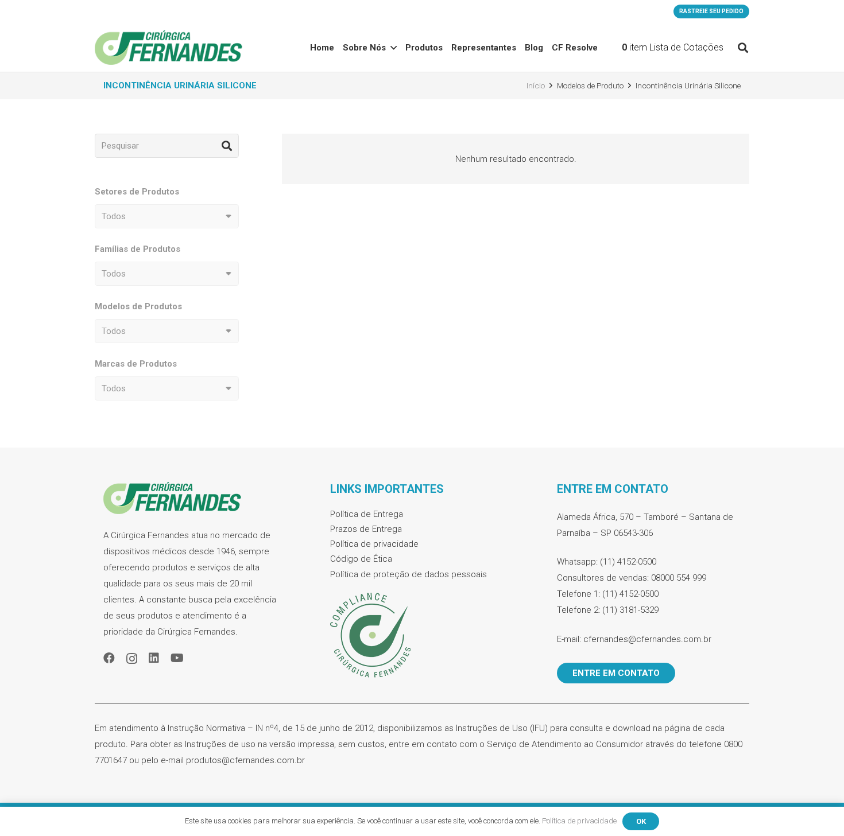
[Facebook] (109, 658)
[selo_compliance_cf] (422, 636)
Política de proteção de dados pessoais (408, 574)
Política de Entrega (366, 514)
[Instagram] (131, 658)
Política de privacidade (374, 544)
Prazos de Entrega (366, 529)
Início (535, 85)
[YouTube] (177, 658)
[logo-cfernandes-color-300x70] (168, 47)
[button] (393, 47)
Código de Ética (361, 559)
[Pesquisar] (227, 146)
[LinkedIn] (154, 658)
